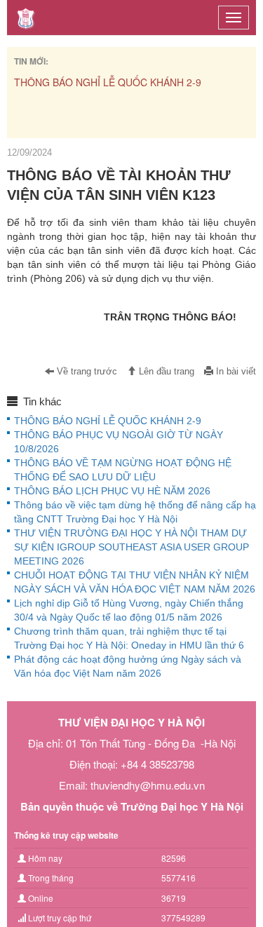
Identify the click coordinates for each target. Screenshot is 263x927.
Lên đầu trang (165, 372)
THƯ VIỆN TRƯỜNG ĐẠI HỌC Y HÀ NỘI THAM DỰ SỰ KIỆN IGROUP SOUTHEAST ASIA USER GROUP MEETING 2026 (131, 547)
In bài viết (234, 372)
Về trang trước (85, 372)
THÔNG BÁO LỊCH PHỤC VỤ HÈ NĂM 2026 (112, 490)
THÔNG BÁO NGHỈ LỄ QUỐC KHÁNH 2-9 (107, 82)
